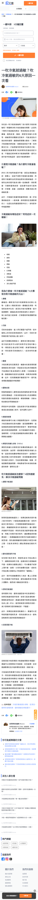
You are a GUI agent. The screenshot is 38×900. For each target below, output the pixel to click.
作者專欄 (31, 724)
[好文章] (10, 3)
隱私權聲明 (8, 886)
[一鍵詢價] (35, 719)
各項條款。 (19, 60)
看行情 (24, 880)
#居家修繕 (5, 843)
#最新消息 (15, 847)
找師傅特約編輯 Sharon (12, 86)
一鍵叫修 (30, 3)
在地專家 (25, 883)
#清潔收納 (5, 847)
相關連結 (11, 731)
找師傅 (24, 874)
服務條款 (8, 883)
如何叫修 (25, 877)
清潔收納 (8, 14)
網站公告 (8, 877)
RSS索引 (25, 886)
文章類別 (19, 9)
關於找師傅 (8, 874)
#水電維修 (23, 843)
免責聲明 (8, 880)
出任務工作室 (18, 731)
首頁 (3, 14)
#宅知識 (14, 843)
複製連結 (20, 92)
